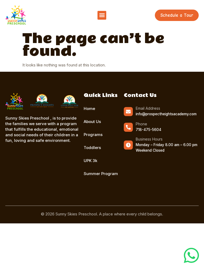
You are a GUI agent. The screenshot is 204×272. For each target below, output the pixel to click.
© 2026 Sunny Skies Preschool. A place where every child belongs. (102, 213)
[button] (101, 15)
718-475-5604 (148, 130)
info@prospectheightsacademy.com (166, 114)
